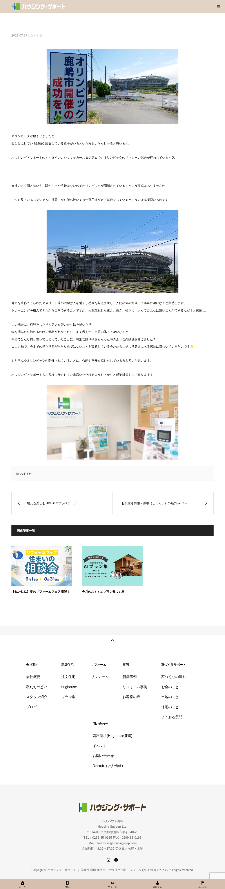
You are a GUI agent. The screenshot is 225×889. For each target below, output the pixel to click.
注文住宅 (68, 677)
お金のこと (170, 687)
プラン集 (68, 697)
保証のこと (170, 707)
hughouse (69, 687)
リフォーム (100, 677)
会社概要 (33, 677)
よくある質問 (171, 717)
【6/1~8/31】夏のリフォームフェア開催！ (40, 591)
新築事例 (130, 677)
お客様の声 (131, 697)
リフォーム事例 (135, 687)
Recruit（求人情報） (109, 766)
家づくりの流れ (173, 677)
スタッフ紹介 (36, 697)
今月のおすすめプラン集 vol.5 (103, 591)
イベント (100, 746)
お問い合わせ (103, 756)
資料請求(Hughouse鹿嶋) (112, 736)
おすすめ (36, 35)
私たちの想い (36, 687)
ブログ (31, 707)
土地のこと (170, 697)
